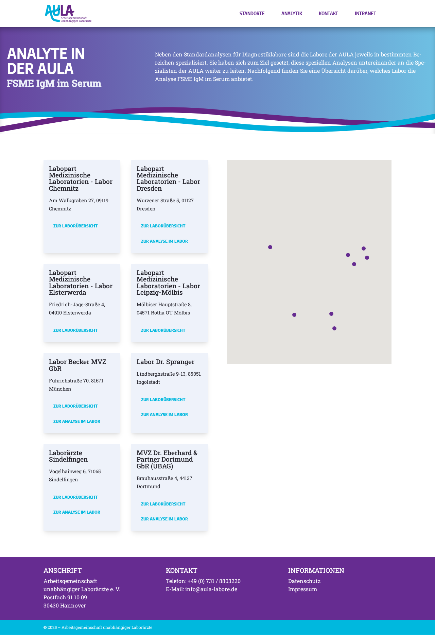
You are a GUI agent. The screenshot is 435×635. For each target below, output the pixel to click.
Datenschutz (304, 580)
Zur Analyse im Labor (164, 241)
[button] (348, 255)
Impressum (302, 589)
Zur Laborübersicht (75, 225)
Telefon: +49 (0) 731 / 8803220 (203, 580)
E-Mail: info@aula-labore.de (201, 589)
